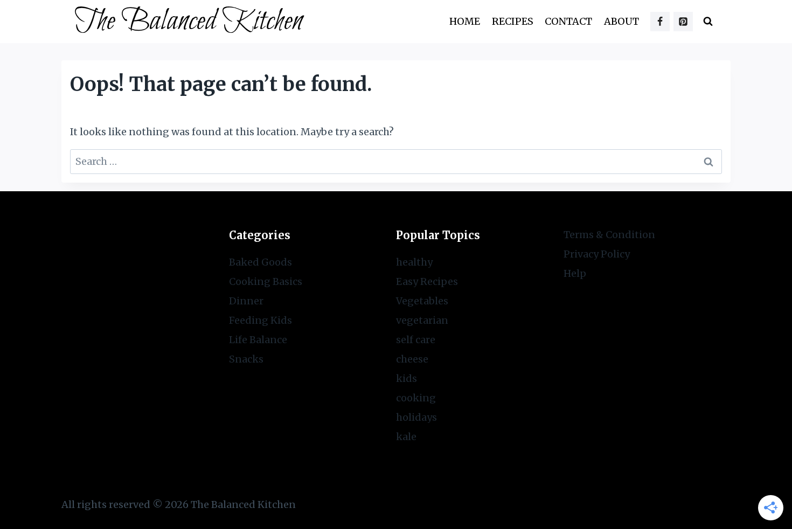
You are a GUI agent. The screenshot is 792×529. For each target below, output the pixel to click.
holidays (416, 417)
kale (406, 436)
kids (406, 378)
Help (575, 273)
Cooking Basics (265, 281)
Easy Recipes (427, 281)
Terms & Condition (609, 234)
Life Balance (258, 339)
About (621, 21)
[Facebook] (660, 21)
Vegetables (422, 301)
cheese (412, 359)
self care (415, 339)
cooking (416, 398)
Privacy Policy (597, 254)
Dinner (246, 301)
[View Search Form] (708, 21)
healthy (414, 262)
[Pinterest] (683, 21)
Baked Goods (260, 262)
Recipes (512, 21)
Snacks (246, 359)
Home (464, 21)
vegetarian (422, 320)
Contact (568, 21)
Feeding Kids (260, 320)
